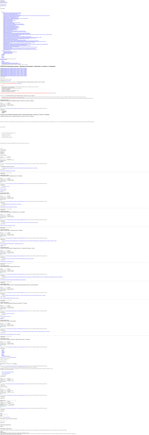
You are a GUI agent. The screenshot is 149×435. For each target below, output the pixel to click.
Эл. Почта (9, 103)
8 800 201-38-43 (2, 0)
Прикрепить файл (12, 404)
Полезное (3, 54)
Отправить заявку (3, 109)
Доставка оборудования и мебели (7, 53)
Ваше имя (9, 156)
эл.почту (19, 83)
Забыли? (1, 413)
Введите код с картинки (11, 105)
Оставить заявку (3, 80)
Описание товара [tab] (4, 111)
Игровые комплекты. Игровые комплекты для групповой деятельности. (11, 63)
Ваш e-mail (9, 157)
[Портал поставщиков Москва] (6, 373)
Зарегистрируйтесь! (7, 417)
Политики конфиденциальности (21, 108)
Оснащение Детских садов (5, 62)
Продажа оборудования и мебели (7, 52)
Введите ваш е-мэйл (10, 363)
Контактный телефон (10, 104)
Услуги (3, 50)
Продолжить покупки (8, 428)
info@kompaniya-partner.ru (3, 2)
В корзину (1, 191)
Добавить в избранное (8, 80)
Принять (2, 431)
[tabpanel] (74, 131)
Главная (3, 349)
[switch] (0, 218)
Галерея (3, 55)
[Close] (0, 102)
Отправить (2, 161)
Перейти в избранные (3, 428)
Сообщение (9, 391)
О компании (3, 351)
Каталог (3, 61)
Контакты (3, 57)
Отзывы (3, 56)
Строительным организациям (7, 51)
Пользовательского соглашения (12, 108)
